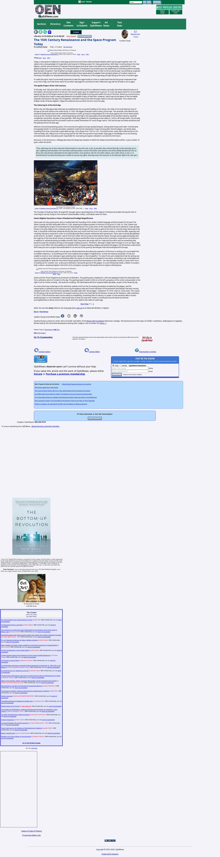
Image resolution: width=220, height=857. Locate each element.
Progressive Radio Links (31, 835)
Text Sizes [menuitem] (119, 24)
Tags (57, 329)
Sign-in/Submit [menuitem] (82, 24)
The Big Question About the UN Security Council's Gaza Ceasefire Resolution (25, 655)
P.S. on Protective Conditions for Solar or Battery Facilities (19, 640)
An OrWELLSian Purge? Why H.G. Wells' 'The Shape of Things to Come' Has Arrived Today (63, 394)
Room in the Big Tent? (8, 733)
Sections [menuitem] (41, 23)
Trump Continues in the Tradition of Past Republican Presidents (21, 728)
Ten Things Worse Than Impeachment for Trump (16, 620)
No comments (67, 47)
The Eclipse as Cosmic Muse (10, 660)
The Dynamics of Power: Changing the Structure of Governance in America (25, 691)
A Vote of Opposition (7, 720)
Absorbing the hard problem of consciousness (16, 736)
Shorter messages (6, 696)
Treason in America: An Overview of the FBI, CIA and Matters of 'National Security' (61, 404)
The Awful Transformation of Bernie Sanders (15, 715)
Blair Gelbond (26, 706)
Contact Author (45, 352)
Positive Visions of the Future (10, 706)
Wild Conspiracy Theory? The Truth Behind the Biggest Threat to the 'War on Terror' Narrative (65, 401)
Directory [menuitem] (55, 23)
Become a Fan (135, 34)
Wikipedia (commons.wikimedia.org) (49, 54)
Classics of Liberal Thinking (31, 831)
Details (78, 54)
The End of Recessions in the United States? (15, 650)
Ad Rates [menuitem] (106, 24)
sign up (79, 308)
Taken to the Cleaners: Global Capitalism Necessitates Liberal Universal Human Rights (29, 681)
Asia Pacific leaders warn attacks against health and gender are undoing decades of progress (31, 635)
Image (36, 54)
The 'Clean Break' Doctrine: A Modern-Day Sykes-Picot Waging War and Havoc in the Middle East (66, 397)
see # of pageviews (44, 632)
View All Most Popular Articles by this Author (76, 384)
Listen (76, 32)
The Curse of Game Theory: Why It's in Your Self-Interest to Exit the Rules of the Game (62, 391)
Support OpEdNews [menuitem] (95, 24)
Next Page (84, 304)
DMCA (87, 54)
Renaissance (49, 329)
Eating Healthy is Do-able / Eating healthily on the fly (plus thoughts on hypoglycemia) (29, 645)
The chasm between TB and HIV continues (14, 723)
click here (34, 748)
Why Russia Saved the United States (46, 387)
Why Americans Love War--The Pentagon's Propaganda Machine (21, 686)
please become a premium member (45, 426)
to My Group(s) (40, 333)
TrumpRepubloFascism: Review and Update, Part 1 (17, 701)
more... (103, 323)
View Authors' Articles (147, 352)
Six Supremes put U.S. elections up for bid (14, 671)
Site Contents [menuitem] (68, 24)
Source (83, 54)
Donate (38, 373)
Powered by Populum (110, 854)
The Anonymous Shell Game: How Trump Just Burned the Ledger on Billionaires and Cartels (30, 676)
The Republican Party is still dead (12, 625)
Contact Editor (94, 352)
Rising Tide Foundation (95, 321)
